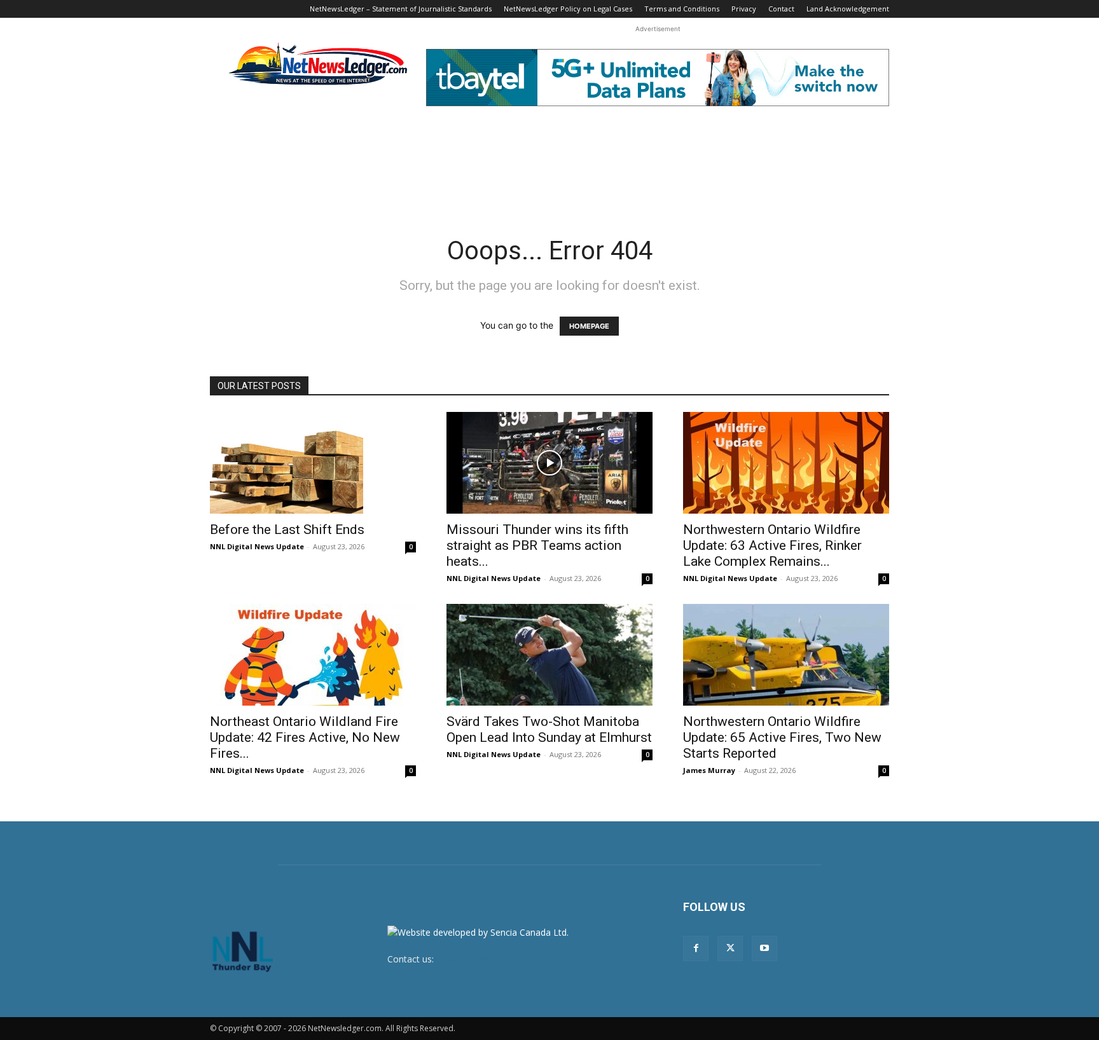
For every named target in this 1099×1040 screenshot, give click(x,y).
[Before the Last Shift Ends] (313, 463)
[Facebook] (695, 948)
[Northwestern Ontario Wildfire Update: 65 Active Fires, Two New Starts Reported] (786, 655)
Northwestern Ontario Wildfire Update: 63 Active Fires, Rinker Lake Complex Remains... (772, 545)
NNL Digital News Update (257, 546)
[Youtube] (764, 948)
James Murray (709, 770)
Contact (781, 8)
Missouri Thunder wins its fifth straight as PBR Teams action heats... (537, 545)
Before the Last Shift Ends (287, 529)
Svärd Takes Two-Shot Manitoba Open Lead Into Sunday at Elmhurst (549, 729)
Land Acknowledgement (847, 8)
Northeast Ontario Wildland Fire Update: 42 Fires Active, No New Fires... (305, 737)
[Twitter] (730, 948)
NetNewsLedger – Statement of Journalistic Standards (401, 8)
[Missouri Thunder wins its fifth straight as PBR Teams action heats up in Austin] (549, 463)
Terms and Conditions (681, 8)
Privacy (743, 8)
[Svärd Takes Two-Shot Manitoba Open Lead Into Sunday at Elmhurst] (549, 655)
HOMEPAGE (589, 326)
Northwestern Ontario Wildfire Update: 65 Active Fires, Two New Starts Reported (782, 737)
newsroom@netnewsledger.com (503, 959)
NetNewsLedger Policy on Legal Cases (568, 8)
